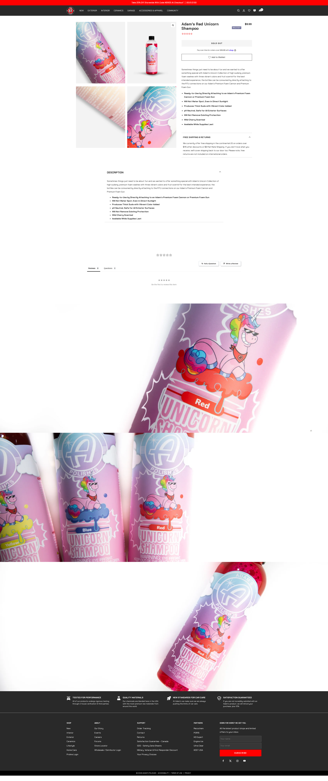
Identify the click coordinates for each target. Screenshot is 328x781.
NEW (81, 10)
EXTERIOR (92, 10)
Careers (98, 737)
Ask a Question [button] (210, 263)
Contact (141, 732)
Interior (70, 732)
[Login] (244, 10)
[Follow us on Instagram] (237, 760)
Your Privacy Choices (146, 754)
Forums (97, 741)
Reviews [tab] (91, 268)
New (68, 728)
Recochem (199, 728)
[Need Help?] (254, 10)
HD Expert (198, 737)
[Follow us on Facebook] (223, 760)
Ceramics (71, 741)
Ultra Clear (198, 745)
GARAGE (131, 10)
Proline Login (72, 754)
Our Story (98, 728)
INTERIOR (105, 10)
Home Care (72, 750)
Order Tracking (144, 728)
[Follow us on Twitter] (230, 760)
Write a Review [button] (232, 263)
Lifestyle (71, 745)
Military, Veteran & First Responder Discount (157, 750)
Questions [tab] (108, 268)
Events (97, 732)
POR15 (196, 732)
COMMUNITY (172, 10)
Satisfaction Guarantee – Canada (152, 741)
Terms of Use (176, 773)
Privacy (188, 773)
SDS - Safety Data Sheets (149, 745)
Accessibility (163, 773)
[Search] (238, 10)
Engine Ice (198, 741)
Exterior (70, 737)
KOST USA (198, 750)
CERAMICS (118, 10)
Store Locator (100, 745)
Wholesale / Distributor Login (107, 750)
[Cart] (260, 10)
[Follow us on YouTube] (244, 760)
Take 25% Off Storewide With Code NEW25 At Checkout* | (164, 2)
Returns (141, 737)
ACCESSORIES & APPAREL (151, 10)
